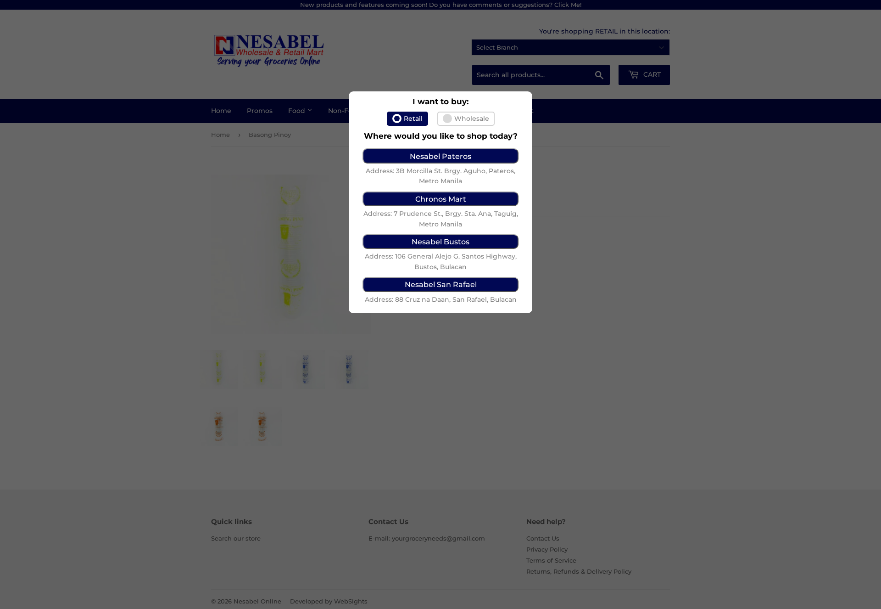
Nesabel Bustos (440, 241)
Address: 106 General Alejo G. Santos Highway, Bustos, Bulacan (441, 261)
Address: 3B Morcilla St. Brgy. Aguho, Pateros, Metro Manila (440, 176)
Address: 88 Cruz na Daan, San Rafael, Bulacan (441, 299)
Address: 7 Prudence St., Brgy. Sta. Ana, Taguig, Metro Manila (440, 218)
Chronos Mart (440, 198)
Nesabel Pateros (440, 156)
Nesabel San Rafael (441, 284)
